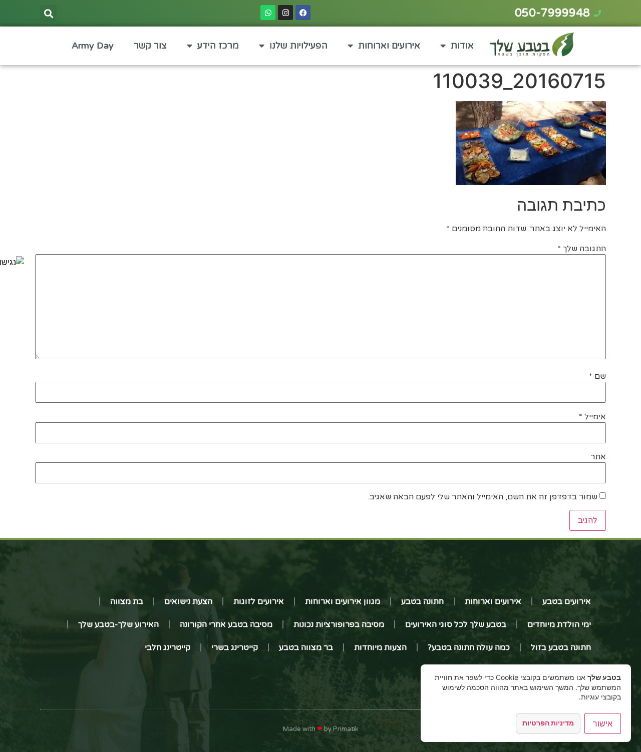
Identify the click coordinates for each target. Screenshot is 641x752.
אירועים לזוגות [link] (258, 601)
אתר (598, 457)
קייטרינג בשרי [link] (234, 647)
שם (597, 376)
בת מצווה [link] (126, 601)
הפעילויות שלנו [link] (298, 45)
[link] (12, 262)
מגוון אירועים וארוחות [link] (342, 601)
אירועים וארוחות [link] (389, 45)
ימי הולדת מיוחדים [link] (559, 624)
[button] (48, 13)
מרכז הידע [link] (218, 45)
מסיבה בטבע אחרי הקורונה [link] (226, 624)
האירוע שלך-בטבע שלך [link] (118, 624)
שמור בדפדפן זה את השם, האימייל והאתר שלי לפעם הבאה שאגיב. (482, 497)
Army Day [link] (93, 45)
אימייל (592, 417)
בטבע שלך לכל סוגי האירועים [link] (455, 624)
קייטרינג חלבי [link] (167, 647)
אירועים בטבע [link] (566, 601)
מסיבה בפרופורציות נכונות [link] (338, 624)
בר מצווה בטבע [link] (306, 647)
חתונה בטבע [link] (422, 601)
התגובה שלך (581, 249)
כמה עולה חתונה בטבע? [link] (469, 647)
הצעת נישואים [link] (188, 601)
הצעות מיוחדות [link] (380, 647)
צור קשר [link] (150, 45)
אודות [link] (462, 45)
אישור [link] (602, 723)
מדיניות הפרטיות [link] (548, 722)
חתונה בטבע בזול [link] (561, 647)
